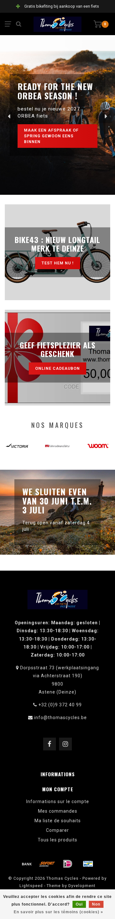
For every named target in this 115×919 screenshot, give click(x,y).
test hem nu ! (58, 263)
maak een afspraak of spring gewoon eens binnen (51, 136)
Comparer (57, 830)
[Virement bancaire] (27, 864)
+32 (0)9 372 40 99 (60, 704)
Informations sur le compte (57, 801)
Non (96, 904)
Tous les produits (57, 839)
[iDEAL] (68, 864)
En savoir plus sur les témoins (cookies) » (58, 912)
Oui (79, 904)
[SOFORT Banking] (47, 864)
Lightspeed (31, 885)
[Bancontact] (88, 864)
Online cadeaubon (57, 368)
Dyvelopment (82, 885)
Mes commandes (57, 811)
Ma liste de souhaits (57, 820)
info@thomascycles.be (60, 717)
